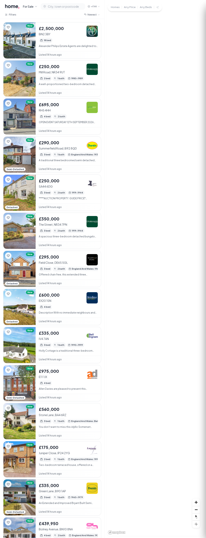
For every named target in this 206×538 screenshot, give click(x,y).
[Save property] (8, 27)
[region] (155, 269)
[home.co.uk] (12, 6)
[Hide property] (16, 27)
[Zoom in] (196, 502)
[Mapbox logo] (117, 532)
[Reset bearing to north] (196, 516)
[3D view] (196, 524)
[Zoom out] (196, 509)
